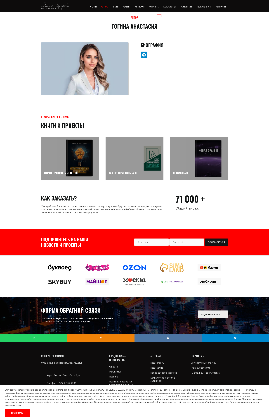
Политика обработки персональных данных (121, 383)
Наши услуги (156, 367)
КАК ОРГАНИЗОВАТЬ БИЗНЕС (124, 173)
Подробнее (68, 177)
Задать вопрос (211, 314)
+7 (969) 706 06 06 (66, 383)
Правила (113, 376)
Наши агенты (157, 362)
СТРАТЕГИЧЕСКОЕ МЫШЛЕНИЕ (61, 173)
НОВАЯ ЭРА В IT (182, 173)
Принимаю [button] (17, 413)
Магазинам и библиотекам (205, 372)
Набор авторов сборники (163, 372)
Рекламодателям (200, 367)
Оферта (113, 366)
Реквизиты (115, 371)
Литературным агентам (203, 362)
